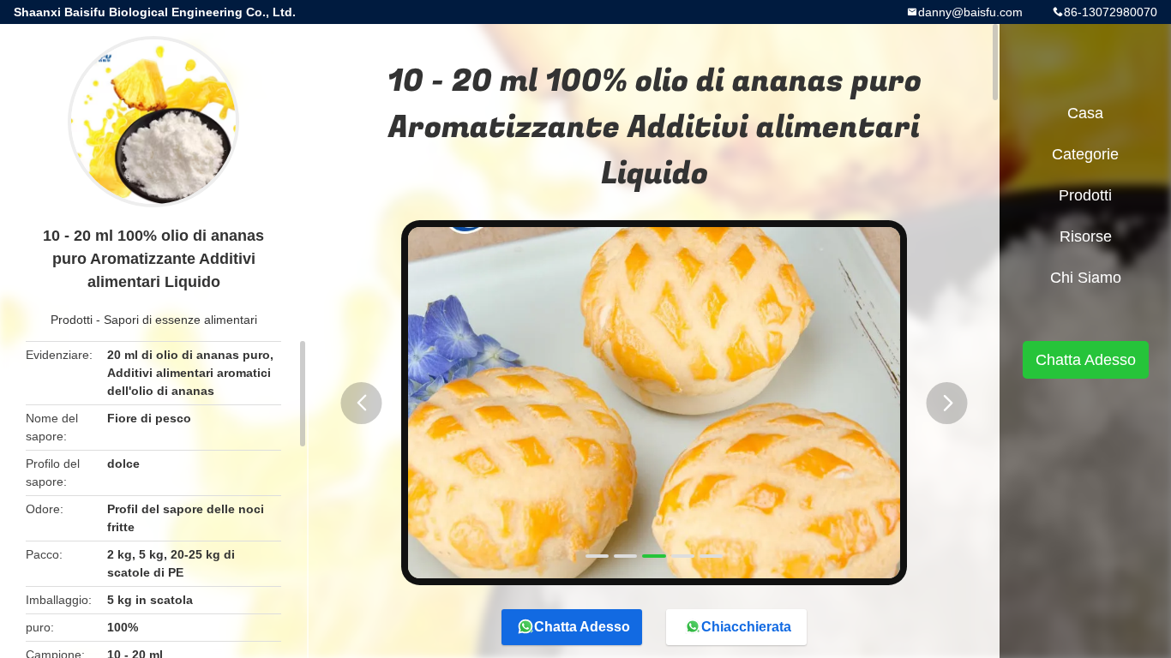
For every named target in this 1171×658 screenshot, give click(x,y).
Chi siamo (1085, 277)
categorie (1085, 154)
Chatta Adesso (582, 626)
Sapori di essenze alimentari (180, 319)
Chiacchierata (746, 626)
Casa (1085, 113)
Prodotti (72, 319)
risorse (1086, 236)
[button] (361, 403)
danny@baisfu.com (970, 12)
